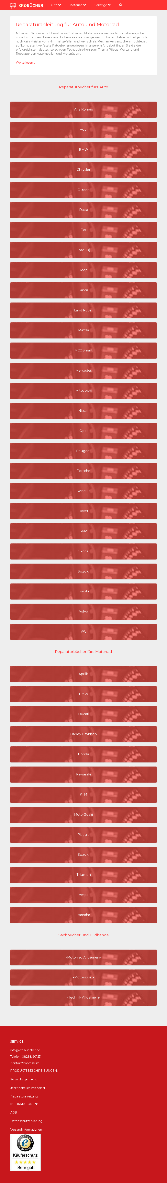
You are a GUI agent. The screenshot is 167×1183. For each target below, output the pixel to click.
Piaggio (84, 835)
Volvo (83, 611)
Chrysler (83, 170)
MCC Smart (84, 350)
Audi (83, 129)
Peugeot (83, 451)
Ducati (83, 714)
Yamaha (83, 915)
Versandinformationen (26, 1129)
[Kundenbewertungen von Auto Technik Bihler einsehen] (25, 1152)
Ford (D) (83, 250)
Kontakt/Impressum (24, 1063)
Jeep (84, 270)
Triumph (83, 875)
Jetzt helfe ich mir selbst (27, 1088)
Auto (54, 5)
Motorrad (76, 5)
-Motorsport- (83, 977)
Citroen (84, 190)
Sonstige (101, 5)
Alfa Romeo (83, 109)
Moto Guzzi (83, 814)
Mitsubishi (84, 391)
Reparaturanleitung (24, 1096)
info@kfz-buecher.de (25, 1050)
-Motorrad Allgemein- (83, 957)
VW (84, 631)
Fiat (84, 230)
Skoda (83, 551)
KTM (83, 794)
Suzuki (83, 571)
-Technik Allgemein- (83, 997)
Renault (83, 491)
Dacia (83, 210)
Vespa (83, 895)
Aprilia (84, 674)
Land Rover (83, 310)
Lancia (83, 290)
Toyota (83, 591)
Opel (83, 431)
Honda (83, 754)
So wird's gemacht (23, 1079)
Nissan (83, 411)
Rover (83, 511)
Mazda (83, 330)
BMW (83, 150)
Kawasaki (83, 774)
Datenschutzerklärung (26, 1121)
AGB (13, 1112)
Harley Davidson (83, 734)
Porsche (83, 471)
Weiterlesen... (25, 62)
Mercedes (84, 370)
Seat (83, 531)
